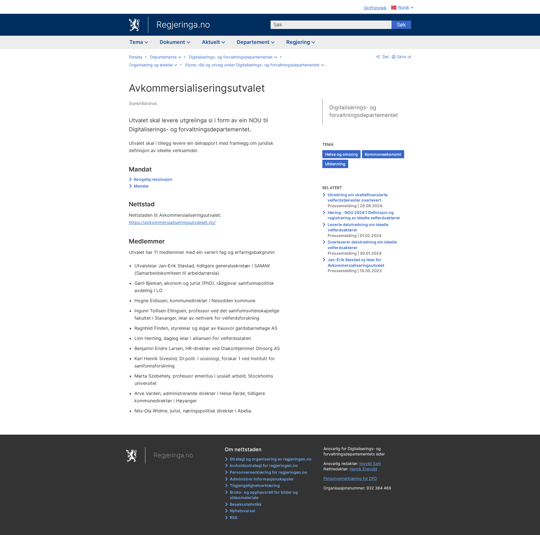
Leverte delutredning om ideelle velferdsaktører (358, 227)
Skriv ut (404, 56)
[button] (165, 57)
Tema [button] (136, 42)
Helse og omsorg (341, 154)
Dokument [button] (173, 42)
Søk (401, 25)
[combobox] (331, 25)
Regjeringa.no (183, 24)
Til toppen (210, 426)
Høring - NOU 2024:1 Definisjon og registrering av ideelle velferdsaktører (364, 215)
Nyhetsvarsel (242, 510)
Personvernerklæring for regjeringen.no (268, 472)
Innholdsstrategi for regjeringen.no (264, 465)
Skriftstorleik (375, 7)
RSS (233, 517)
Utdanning (335, 163)
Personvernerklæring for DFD (350, 478)
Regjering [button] (298, 42)
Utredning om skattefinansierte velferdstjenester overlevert (358, 197)
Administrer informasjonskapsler (262, 479)
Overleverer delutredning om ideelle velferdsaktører (362, 245)
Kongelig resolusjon (153, 179)
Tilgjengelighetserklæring (255, 485)
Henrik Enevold (363, 468)
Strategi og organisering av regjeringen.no (271, 459)
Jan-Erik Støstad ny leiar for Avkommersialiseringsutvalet (356, 262)
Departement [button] (254, 42)
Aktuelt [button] (211, 42)
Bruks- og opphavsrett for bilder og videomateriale (264, 495)
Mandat (141, 186)
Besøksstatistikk (246, 504)
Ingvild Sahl (370, 463)
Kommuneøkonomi (383, 154)
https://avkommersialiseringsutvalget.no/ (172, 222)
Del (384, 56)
